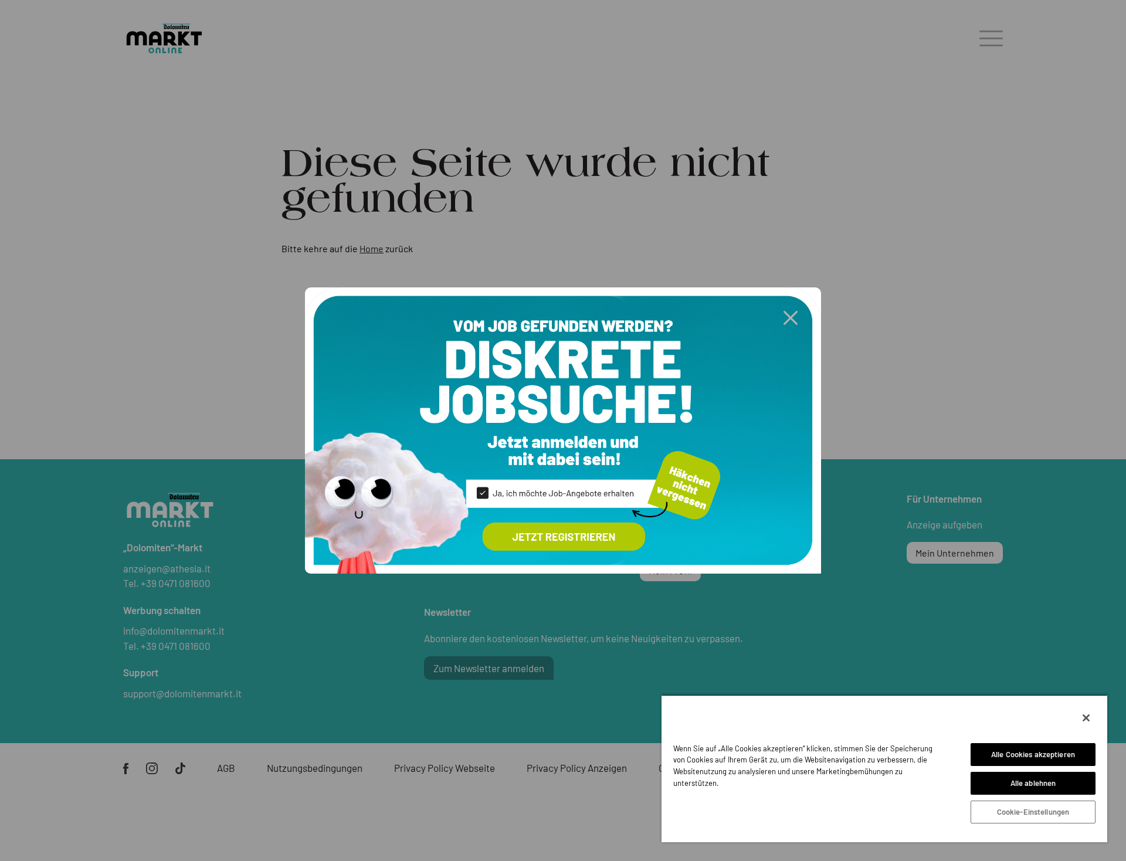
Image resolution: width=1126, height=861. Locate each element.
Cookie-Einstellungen (1033, 811)
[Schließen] (1086, 718)
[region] (884, 768)
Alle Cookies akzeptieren (1033, 754)
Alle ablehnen (1033, 783)
